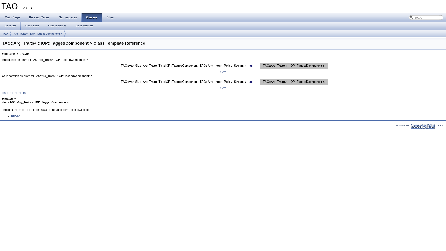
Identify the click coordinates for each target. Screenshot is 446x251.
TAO (5, 33)
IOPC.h (15, 116)
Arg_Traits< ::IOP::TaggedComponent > (38, 33)
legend (223, 71)
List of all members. (14, 93)
